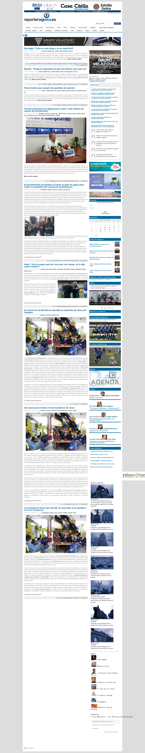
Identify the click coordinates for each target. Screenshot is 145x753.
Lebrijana (53, 71)
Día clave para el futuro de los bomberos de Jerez (49, 408)
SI (91, 205)
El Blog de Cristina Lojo (106, 682)
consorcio (55, 189)
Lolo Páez (112, 439)
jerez (53, 51)
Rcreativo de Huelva (65, 90)
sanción (62, 71)
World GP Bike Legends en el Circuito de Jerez (99, 245)
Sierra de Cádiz (82, 27)
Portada (28, 27)
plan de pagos (66, 189)
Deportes (79, 30)
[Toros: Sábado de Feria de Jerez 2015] (117, 266)
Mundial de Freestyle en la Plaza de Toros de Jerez (102, 258)
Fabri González (49, 269)
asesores (47, 113)
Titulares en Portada (73, 597)
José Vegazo (107, 406)
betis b (43, 90)
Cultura (87, 30)
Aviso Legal (105, 725)
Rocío (65, 27)
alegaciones (42, 113)
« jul (96, 235)
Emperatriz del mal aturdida (101, 708)
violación (58, 115)
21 (109, 229)
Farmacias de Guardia (120, 717)
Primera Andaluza (63, 51)
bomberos (50, 189)
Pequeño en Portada (69, 181)
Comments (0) (83, 65)
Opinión (102, 30)
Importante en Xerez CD (41, 63)
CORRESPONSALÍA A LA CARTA (33, 24)
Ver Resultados (105, 213)
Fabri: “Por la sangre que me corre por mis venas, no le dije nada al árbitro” (54, 265)
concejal (60, 113)
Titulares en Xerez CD (78, 63)
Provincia (72, 27)
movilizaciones (64, 410)
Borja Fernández (112, 396)
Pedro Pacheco (42, 115)
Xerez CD (70, 51)
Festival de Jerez (38, 27)
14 (109, 227)
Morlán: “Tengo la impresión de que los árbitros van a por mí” (55, 69)
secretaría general (50, 115)
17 (91, 229)
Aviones (95, 717)
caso (56, 113)
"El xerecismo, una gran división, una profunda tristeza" (102, 419)
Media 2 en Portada (52, 63)
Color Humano (101, 659)
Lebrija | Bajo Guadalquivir (106, 27)
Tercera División (68, 71)
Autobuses (102, 717)
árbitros (41, 71)
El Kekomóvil (101, 702)
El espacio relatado (104, 695)
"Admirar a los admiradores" (98, 431)
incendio (58, 410)
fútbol (52, 90)
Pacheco (36, 115)
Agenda (131, 717)
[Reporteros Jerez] (43, 16)
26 (100, 231)
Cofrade (94, 30)
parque (75, 410)
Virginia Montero (110, 429)
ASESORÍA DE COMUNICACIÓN (52, 24)
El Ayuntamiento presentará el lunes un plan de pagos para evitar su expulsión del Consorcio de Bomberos (54, 186)
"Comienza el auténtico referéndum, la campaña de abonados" (102, 441)
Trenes (109, 717)
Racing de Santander (76, 269)
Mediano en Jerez (59, 260)
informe (83, 113)
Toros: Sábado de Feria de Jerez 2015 (100, 265)
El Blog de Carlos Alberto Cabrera (104, 674)
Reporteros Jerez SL (107, 721)
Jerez (72, 30)
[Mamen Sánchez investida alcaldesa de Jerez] (117, 252)
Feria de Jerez (50, 27)
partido (57, 51)
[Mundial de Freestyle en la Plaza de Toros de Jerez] (117, 259)
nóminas (71, 410)
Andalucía (93, 27)
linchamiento (30, 115)
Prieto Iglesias (67, 269)
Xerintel (116, 732)
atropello (53, 113)
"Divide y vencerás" (96, 397)
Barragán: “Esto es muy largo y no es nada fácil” (49, 48)
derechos (69, 113)
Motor (59, 27)
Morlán (57, 71)
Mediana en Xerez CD (63, 63)
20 (105, 229)
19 (100, 229)
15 (114, 227)
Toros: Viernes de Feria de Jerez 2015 (100, 271)
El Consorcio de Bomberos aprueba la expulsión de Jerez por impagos (55, 311)
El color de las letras (105, 689)
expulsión (49, 51)
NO (92, 208)
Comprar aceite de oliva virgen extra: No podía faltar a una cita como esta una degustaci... (107, 143)
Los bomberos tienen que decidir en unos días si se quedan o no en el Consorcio (55, 509)
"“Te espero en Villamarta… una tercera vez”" (104, 408)
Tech (40, 30)
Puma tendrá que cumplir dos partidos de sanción (49, 88)
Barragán (44, 51)
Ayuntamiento (43, 189)
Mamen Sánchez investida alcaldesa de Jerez (102, 251)
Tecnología (48, 30)
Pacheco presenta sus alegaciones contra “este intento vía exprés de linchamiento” (54, 110)
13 (105, 227)
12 (100, 227)
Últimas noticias (95, 85)
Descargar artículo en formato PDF (32, 257)
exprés (74, 113)
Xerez (30, 270)
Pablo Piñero (112, 417)
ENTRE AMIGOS (93, 76)
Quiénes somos (96, 725)
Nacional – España (31, 30)
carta (56, 512)
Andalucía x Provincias (61, 30)
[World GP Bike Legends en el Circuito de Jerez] (117, 246)
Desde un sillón (102, 666)
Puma (58, 90)
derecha (65, 113)
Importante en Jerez (55, 181)
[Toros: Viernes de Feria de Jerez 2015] (117, 272)
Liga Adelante (60, 269)
